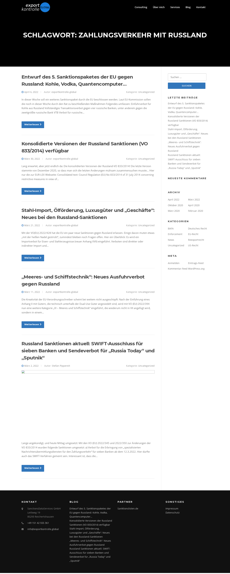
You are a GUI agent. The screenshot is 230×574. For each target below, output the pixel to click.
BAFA (171, 228)
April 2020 (194, 205)
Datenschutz (173, 512)
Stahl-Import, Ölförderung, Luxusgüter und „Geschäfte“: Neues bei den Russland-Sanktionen (188, 133)
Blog (188, 7)
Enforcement (175, 234)
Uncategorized (146, 92)
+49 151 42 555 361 (38, 522)
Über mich (159, 7)
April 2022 (173, 199)
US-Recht (193, 245)
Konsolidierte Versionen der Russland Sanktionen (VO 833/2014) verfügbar (188, 121)
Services (175, 7)
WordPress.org (196, 268)
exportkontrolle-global (64, 92)
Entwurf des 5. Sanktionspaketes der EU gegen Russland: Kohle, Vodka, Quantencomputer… (186, 108)
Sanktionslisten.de (128, 508)
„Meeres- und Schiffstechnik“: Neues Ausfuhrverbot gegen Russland (184, 146)
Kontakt (201, 7)
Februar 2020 (195, 210)
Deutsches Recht (197, 228)
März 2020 (174, 210)
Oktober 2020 (175, 205)
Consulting (141, 7)
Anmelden (173, 263)
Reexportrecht (196, 239)
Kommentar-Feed (177, 268)
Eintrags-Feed (196, 263)
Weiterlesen (31, 124)
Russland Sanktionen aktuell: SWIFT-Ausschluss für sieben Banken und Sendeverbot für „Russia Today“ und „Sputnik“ (88, 351)
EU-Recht (193, 234)
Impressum (172, 508)
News (171, 239)
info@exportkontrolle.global (43, 529)
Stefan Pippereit (61, 365)
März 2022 (194, 199)
